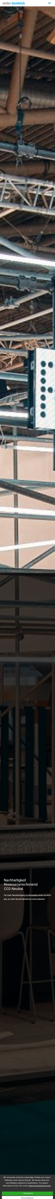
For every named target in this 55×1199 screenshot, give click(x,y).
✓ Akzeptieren (27, 1193)
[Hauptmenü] (49, 3)
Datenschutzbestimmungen (40, 1186)
